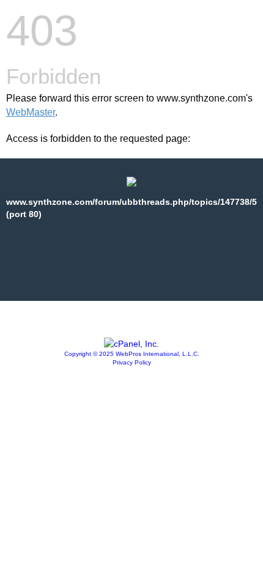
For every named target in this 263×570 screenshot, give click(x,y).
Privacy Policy (132, 362)
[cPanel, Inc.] (131, 344)
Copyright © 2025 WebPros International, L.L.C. (131, 353)
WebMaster (30, 112)
